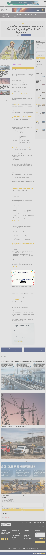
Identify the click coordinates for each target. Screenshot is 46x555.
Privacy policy (23, 280)
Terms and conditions (25, 279)
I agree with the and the (24, 280)
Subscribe (23, 282)
